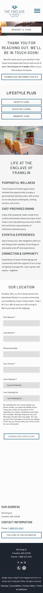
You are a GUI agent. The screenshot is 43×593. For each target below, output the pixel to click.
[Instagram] (25, 562)
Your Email (9, 363)
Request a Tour (21, 29)
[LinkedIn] (21, 562)
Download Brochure (21, 436)
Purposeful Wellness (18, 182)
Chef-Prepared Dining (18, 208)
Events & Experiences (18, 234)
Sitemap (4, 586)
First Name (9, 317)
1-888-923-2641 (16, 528)
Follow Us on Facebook (21, 535)
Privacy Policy (29, 586)
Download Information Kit (21, 77)
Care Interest (10, 379)
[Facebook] (18, 562)
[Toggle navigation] (37, 11)
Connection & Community (20, 253)
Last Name (9, 332)
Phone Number (10, 348)
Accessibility (15, 586)
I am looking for (10, 392)
